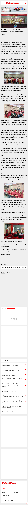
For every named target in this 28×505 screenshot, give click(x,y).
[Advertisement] (14, 342)
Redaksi (16, 492)
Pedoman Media (5, 495)
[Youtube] (12, 500)
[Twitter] (5, 500)
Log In (3, 488)
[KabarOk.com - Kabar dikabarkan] (12, 4)
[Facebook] (2, 500)
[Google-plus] (8, 500)
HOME (3, 492)
